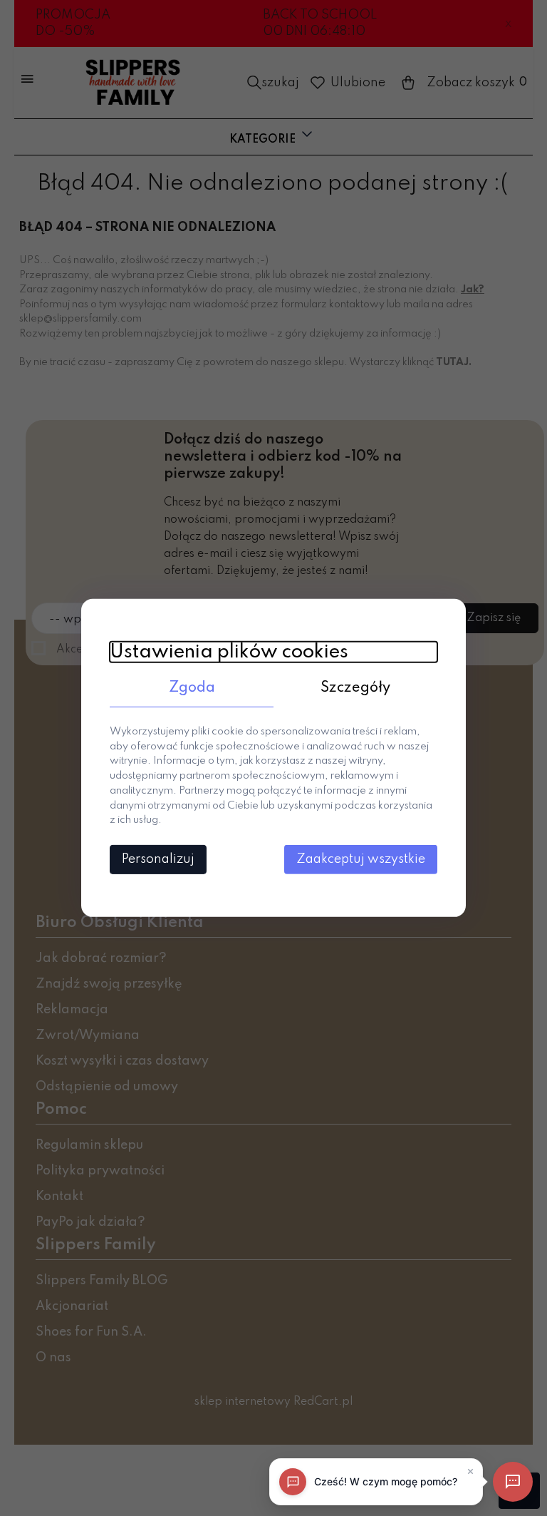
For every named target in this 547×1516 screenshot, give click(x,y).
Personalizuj (158, 859)
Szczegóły (355, 688)
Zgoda (192, 688)
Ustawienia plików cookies (229, 652)
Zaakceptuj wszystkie (360, 859)
